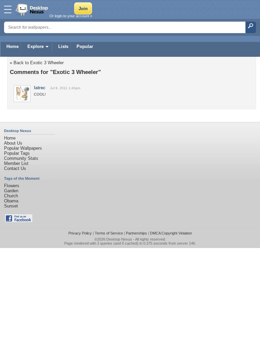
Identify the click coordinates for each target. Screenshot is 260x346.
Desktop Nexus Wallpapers (32, 9)
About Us (13, 143)
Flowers (11, 185)
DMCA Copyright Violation (171, 233)
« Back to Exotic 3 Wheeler (37, 62)
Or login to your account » (70, 16)
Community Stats (21, 158)
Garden (11, 190)
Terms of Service (109, 233)
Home (12, 46)
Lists (63, 46)
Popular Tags (17, 153)
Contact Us (15, 168)
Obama (11, 200)
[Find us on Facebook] (18, 221)
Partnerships (136, 233)
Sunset (11, 205)
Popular (85, 46)
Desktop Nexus (119, 239)
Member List (16, 163)
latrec (39, 87)
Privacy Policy (80, 233)
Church (11, 195)
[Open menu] (7, 9)
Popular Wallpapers (23, 148)
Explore (35, 46)
